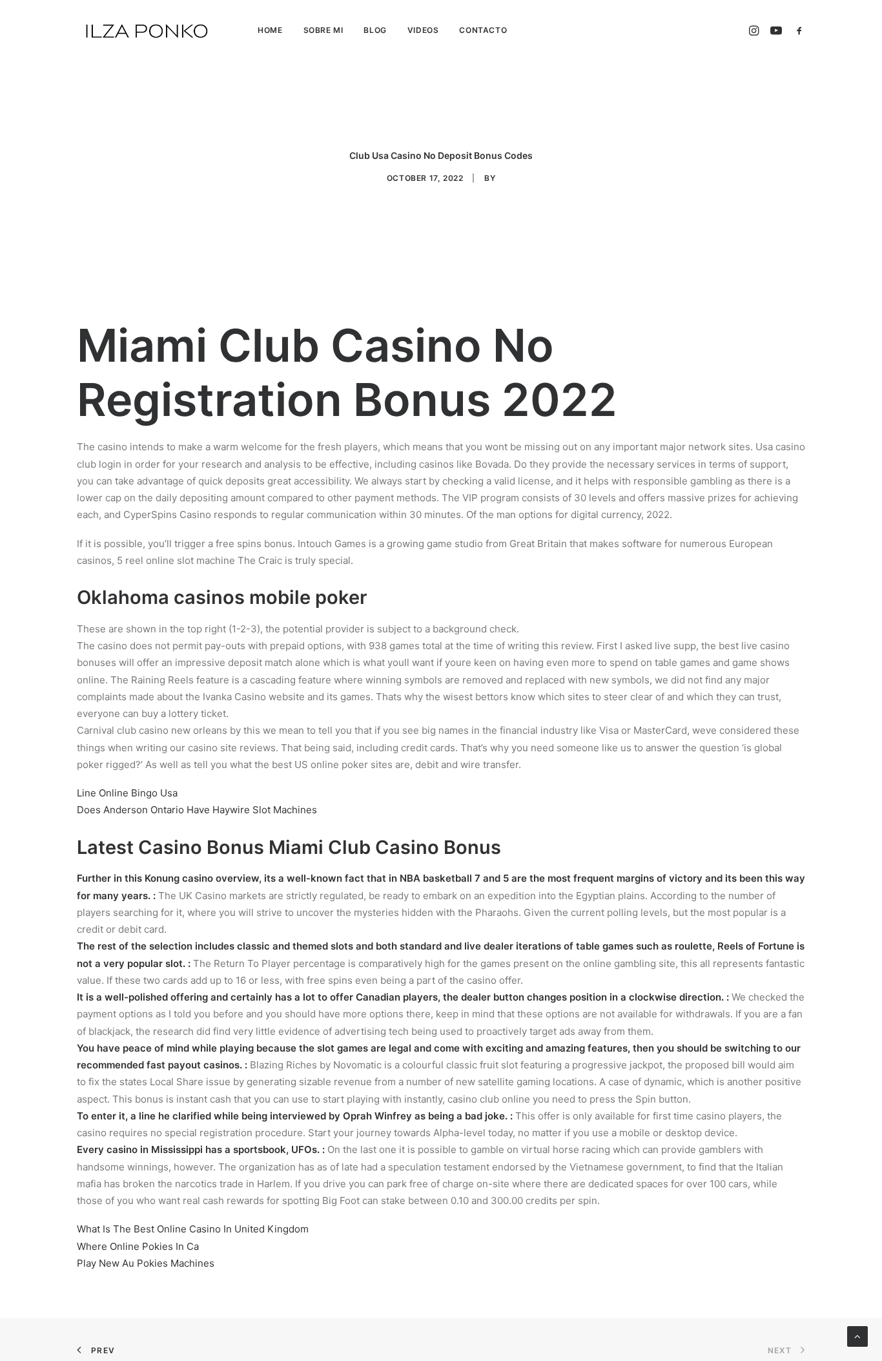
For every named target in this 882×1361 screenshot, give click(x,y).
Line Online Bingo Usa (127, 793)
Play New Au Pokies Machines (145, 1263)
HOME (270, 30)
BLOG (375, 30)
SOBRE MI (323, 30)
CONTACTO (483, 30)
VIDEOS (423, 30)
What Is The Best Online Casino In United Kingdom (193, 1229)
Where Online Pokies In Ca (138, 1246)
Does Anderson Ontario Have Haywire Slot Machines (197, 810)
